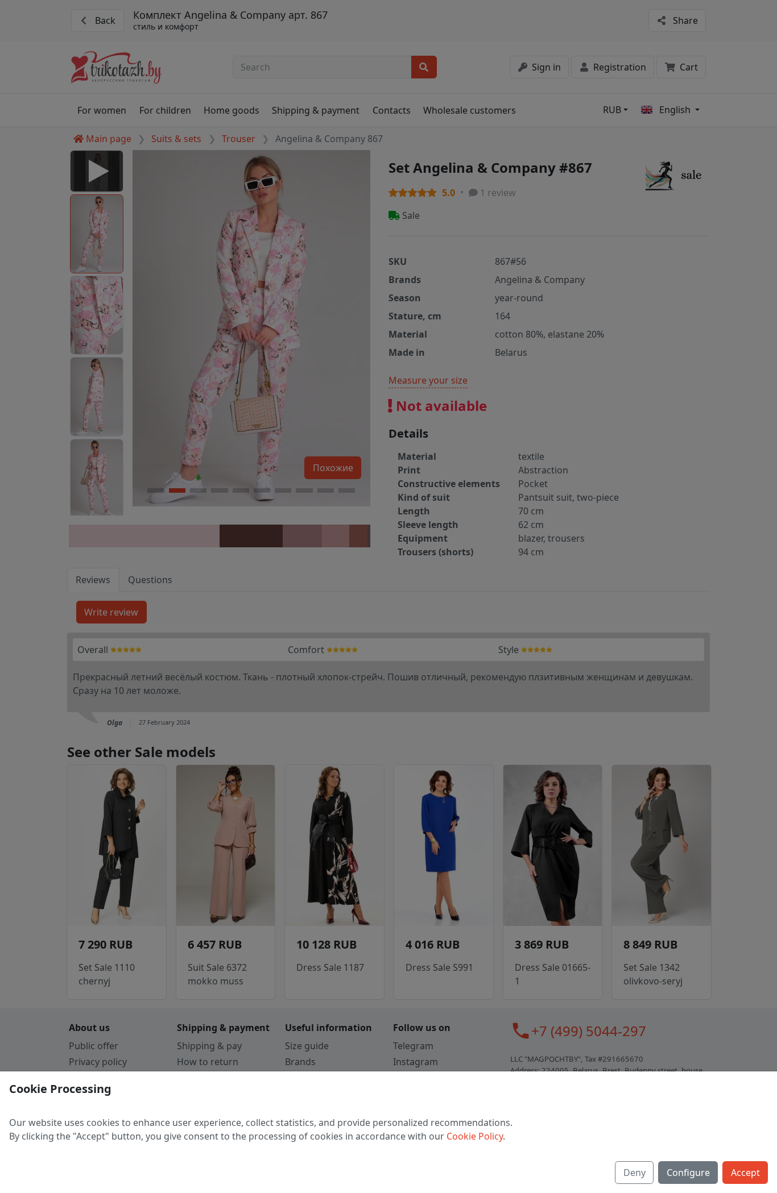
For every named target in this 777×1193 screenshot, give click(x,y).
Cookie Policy (475, 1136)
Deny (634, 1172)
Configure (688, 1172)
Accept (745, 1172)
